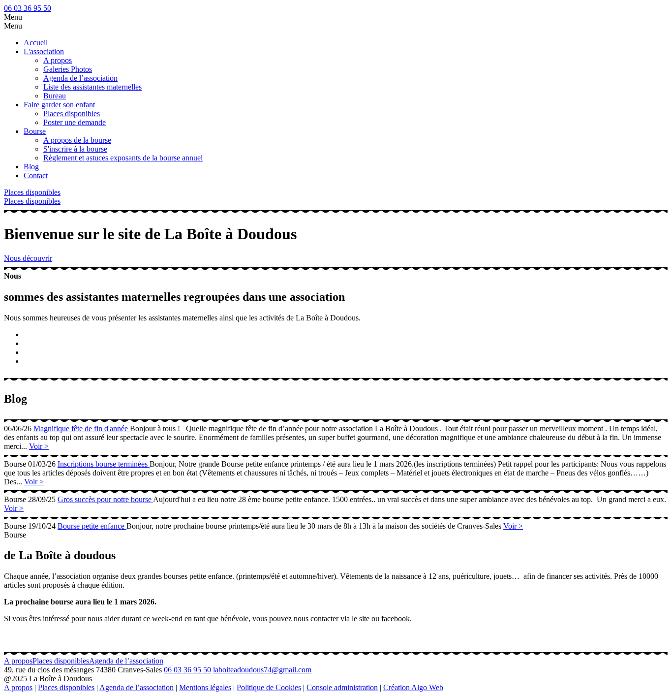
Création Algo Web (413, 687)
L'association (44, 51)
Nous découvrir (28, 258)
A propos (57, 60)
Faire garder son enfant (59, 104)
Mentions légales (205, 687)
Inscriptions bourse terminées (104, 464)
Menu (13, 17)
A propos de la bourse (77, 140)
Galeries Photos (67, 69)
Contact (36, 175)
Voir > (39, 446)
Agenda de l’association (80, 78)
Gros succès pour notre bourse (105, 499)
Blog (31, 166)
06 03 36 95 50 (27, 8)
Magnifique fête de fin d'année (81, 428)
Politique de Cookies (269, 687)
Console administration (342, 687)
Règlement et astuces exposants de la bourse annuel (123, 158)
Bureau (54, 96)
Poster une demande (74, 122)
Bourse (35, 131)
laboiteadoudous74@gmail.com (262, 669)
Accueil (36, 42)
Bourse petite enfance (92, 526)
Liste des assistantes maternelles (92, 87)
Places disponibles (71, 113)
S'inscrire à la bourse (75, 149)
